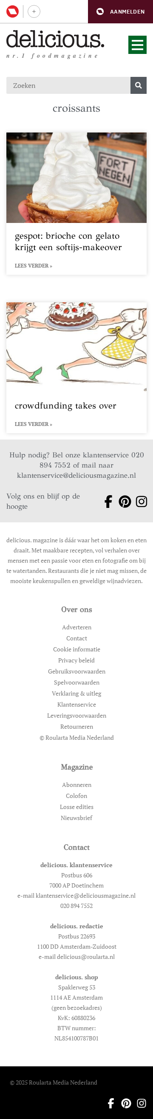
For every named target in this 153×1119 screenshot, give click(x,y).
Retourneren (76, 726)
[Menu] (137, 45)
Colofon (76, 796)
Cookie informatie (76, 649)
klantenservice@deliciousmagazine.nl (76, 475)
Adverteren (76, 627)
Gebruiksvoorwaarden (76, 671)
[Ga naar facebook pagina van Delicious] (105, 501)
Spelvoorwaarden (76, 682)
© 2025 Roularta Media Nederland (53, 1082)
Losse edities (77, 807)
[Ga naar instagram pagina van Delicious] (138, 501)
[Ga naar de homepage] (55, 39)
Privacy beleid (76, 660)
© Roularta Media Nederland (77, 737)
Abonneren (76, 785)
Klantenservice (76, 704)
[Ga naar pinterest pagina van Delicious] (121, 501)
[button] (120, 11)
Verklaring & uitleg (76, 693)
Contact (76, 638)
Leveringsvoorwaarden (76, 715)
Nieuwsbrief (76, 818)
